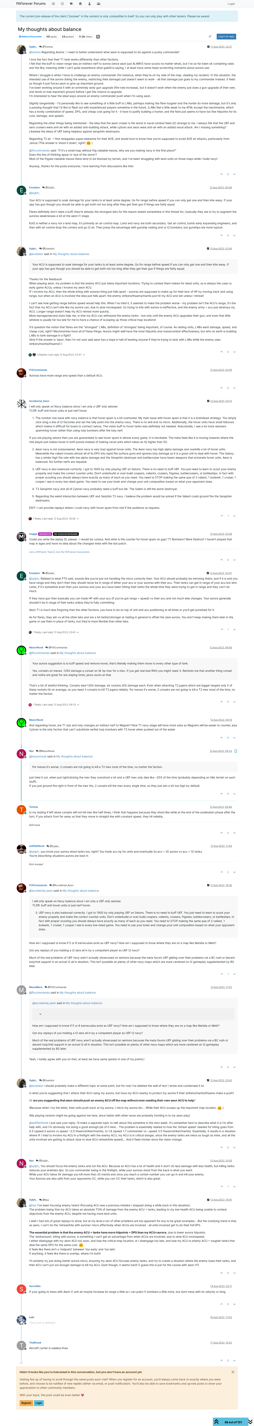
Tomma (33, 806)
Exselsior (34, 187)
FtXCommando (38, 369)
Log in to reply (226, 36)
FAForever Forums (31, 3)
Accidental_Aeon (39, 401)
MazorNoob (36, 647)
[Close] (233, 1372)
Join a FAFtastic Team (41, 551)
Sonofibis (35, 1286)
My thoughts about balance (71, 254)
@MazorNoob (46, 750)
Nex (31, 750)
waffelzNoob (36, 845)
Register (26, 1402)
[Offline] (23, 49)
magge (33, 533)
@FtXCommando (57, 647)
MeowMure (35, 987)
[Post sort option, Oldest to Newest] (210, 36)
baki (31, 1317)
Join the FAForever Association (72, 551)
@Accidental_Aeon (62, 885)
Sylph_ (33, 46)
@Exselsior (48, 248)
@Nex (45, 1199)
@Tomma (47, 46)
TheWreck (35, 1342)
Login (39, 1402)
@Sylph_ (50, 187)
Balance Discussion (31, 36)
